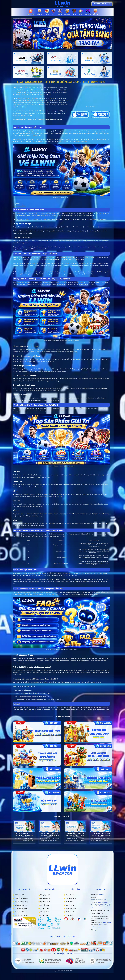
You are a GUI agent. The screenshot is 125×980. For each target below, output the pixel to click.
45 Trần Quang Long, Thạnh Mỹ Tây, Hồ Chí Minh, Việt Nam (101, 905)
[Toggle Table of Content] (22, 204)
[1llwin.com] (62, 4)
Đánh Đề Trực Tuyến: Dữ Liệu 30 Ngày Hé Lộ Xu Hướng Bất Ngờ (24, 834)
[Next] (108, 34)
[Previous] (16, 34)
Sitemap (93, 930)
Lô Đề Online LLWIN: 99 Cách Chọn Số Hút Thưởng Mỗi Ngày (101, 834)
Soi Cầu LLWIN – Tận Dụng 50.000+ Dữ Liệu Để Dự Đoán (50, 834)
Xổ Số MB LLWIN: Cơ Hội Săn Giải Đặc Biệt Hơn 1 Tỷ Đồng (75, 834)
